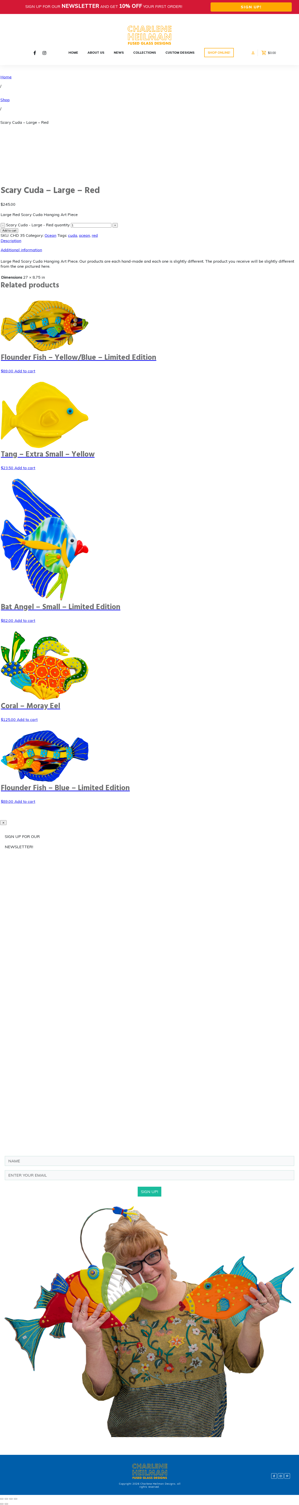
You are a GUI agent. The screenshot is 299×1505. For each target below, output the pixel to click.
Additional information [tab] (21, 249)
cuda (72, 235)
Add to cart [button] (24, 371)
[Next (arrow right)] (6, 1504)
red (95, 235)
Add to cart (9, 230)
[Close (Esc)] (15, 1499)
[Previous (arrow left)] (2, 1504)
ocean (84, 235)
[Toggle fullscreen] (6, 1499)
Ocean (50, 235)
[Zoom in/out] (2, 1499)
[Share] (11, 1499)
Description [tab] (11, 240)
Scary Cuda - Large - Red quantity (38, 224)
